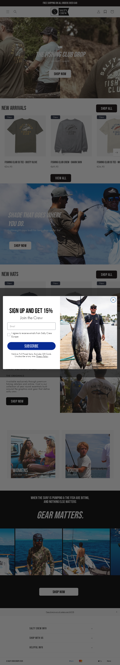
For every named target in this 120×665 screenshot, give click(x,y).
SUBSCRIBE (31, 346)
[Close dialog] (113, 299)
